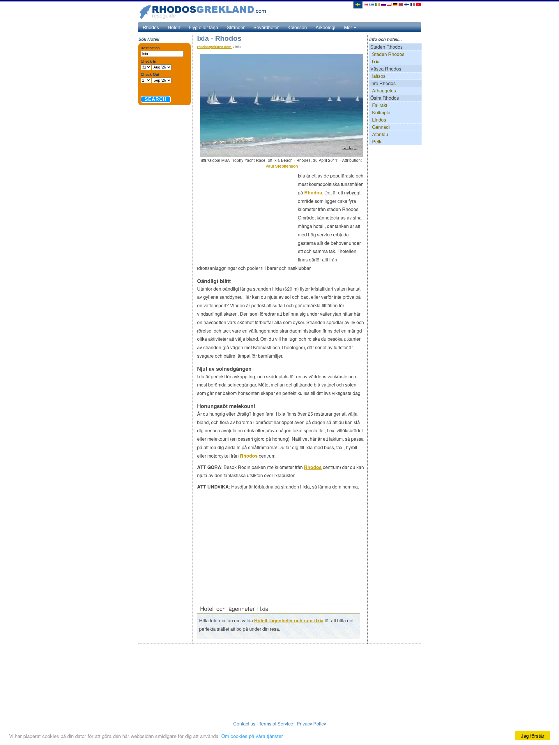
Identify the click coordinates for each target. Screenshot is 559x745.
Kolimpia (381, 112)
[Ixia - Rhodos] (395, 4)
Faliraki (379, 105)
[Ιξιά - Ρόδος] (371, 4)
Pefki (377, 141)
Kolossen (297, 27)
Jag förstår (532, 735)
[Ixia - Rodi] (377, 4)
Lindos (379, 119)
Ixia (376, 61)
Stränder (236, 27)
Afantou (380, 134)
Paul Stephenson (282, 166)
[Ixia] (357, 4)
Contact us (244, 723)
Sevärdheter (266, 27)
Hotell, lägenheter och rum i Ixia (288, 620)
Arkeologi (325, 27)
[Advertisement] (247, 214)
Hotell (174, 27)
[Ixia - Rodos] (366, 4)
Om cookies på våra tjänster (252, 735)
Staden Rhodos (388, 54)
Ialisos (378, 76)
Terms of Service (276, 723)
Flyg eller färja (203, 27)
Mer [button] (348, 27)
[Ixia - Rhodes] (412, 4)
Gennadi (381, 127)
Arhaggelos (384, 90)
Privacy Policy (311, 723)
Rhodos (151, 27)
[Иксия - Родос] (383, 4)
